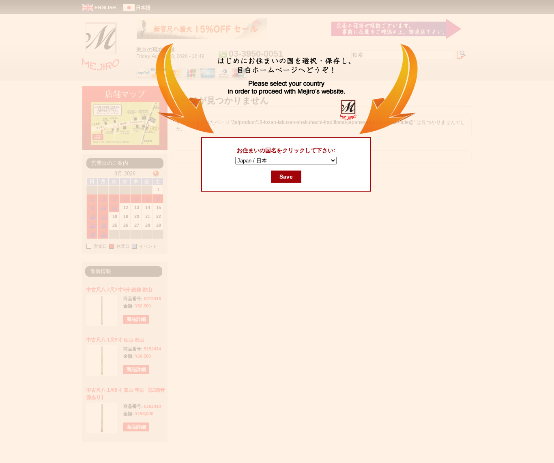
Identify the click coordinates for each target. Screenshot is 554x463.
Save (286, 176)
